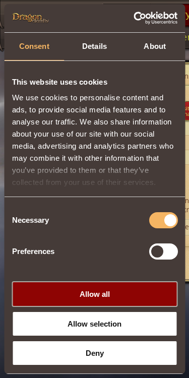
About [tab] (155, 46)
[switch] (163, 251)
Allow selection (94, 324)
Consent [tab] (34, 46)
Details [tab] (94, 46)
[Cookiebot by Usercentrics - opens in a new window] (134, 18)
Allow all (95, 294)
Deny (95, 353)
